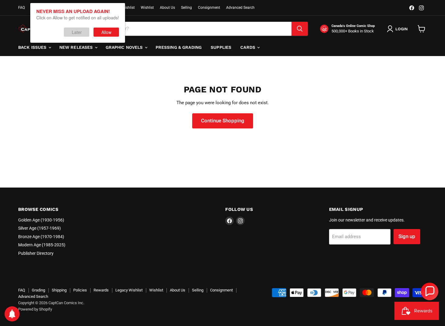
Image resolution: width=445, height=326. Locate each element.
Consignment (209, 7)
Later (77, 32)
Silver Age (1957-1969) (39, 228)
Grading (38, 290)
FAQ (21, 7)
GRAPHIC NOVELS (125, 47)
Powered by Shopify (35, 309)
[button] (429, 291)
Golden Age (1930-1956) (41, 220)
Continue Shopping (222, 121)
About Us (167, 7)
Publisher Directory (36, 253)
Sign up (406, 236)
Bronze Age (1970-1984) (41, 236)
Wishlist (147, 7)
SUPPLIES (221, 47)
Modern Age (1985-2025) (41, 244)
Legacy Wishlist (129, 290)
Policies (80, 290)
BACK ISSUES (33, 47)
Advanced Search (240, 7)
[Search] (300, 29)
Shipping (59, 290)
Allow (106, 32)
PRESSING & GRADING (179, 47)
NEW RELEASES (76, 47)
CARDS (248, 47)
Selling (186, 7)
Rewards (101, 290)
